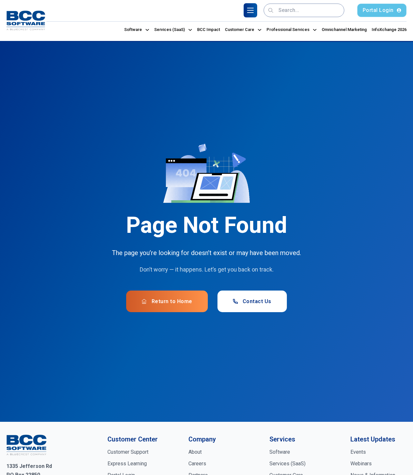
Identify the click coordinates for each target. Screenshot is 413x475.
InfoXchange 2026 (389, 29)
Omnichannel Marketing (344, 29)
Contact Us (257, 301)
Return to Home (172, 301)
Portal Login (378, 10)
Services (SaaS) (169, 29)
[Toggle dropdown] (147, 30)
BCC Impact (208, 29)
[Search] (271, 10)
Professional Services (288, 29)
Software (133, 29)
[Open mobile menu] (250, 10)
